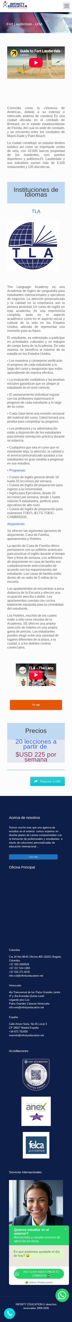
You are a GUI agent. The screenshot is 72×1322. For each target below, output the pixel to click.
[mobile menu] (66, 6)
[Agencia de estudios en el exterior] (15, 6)
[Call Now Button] (9, 1313)
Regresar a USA (50, 781)
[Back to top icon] (64, 1314)
